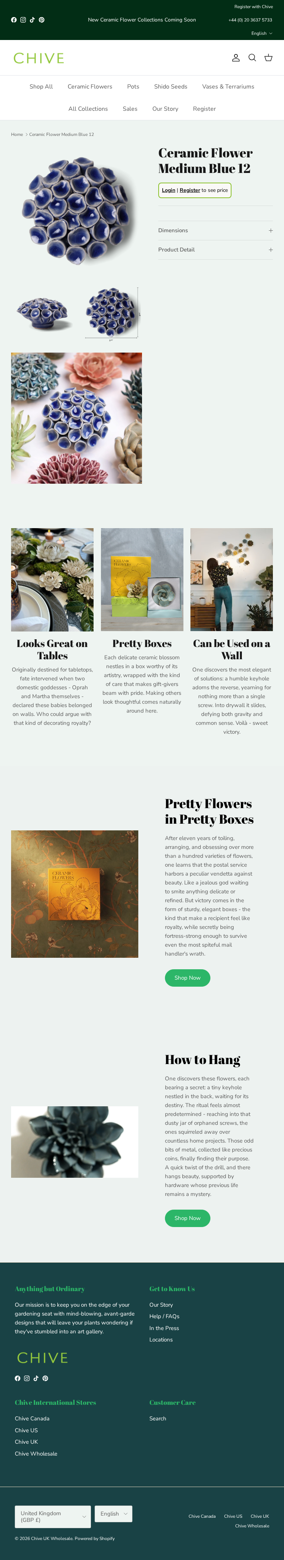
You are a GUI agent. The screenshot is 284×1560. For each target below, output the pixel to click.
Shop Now (188, 977)
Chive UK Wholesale (51, 1538)
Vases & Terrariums (228, 87)
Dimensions (173, 230)
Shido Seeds (170, 87)
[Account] (234, 57)
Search (157, 1418)
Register (204, 109)
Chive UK (26, 1442)
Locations (161, 1339)
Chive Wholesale (36, 1453)
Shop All (41, 87)
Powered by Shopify (95, 1538)
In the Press (164, 1328)
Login (168, 190)
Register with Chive (253, 7)
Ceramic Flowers (90, 87)
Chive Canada (32, 1418)
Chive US (26, 1430)
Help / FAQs (164, 1316)
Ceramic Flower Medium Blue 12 (61, 134)
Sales (130, 109)
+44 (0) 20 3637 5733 (250, 20)
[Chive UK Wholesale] (39, 57)
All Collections (88, 109)
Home (17, 134)
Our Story (165, 109)
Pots (133, 87)
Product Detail (176, 249)
